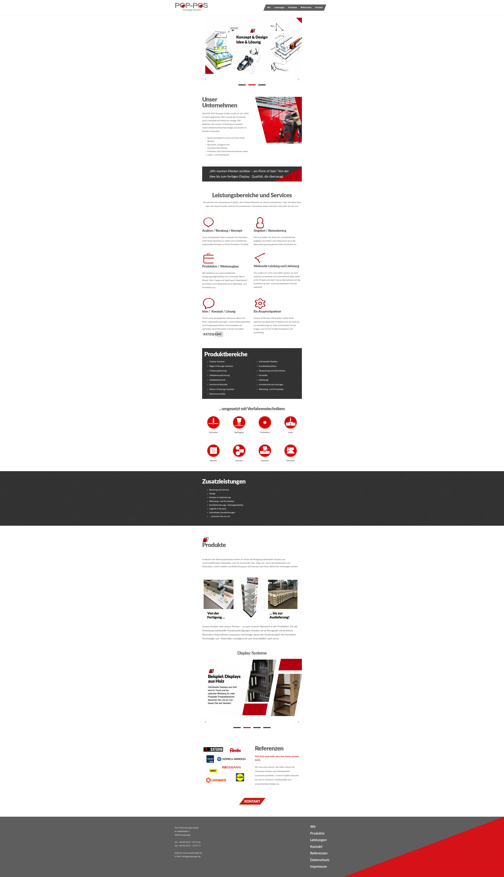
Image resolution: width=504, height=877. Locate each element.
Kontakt (319, 7)
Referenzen (306, 7)
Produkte (292, 7)
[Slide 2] (252, 84)
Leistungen (279, 7)
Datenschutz (319, 860)
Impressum (318, 866)
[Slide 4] (267, 727)
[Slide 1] (242, 84)
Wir (269, 7)
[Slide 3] (262, 84)
